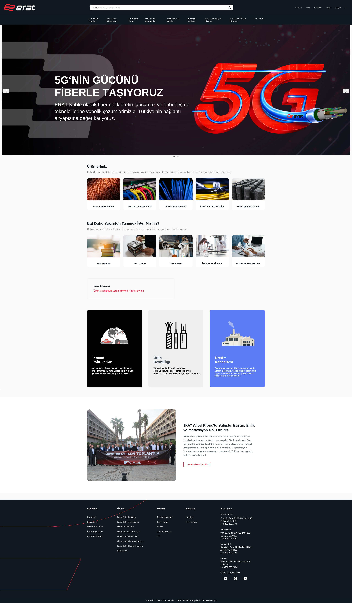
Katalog (189, 517)
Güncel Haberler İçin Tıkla (197, 464)
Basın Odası (162, 522)
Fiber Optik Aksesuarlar (128, 522)
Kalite (308, 7)
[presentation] (6, 91)
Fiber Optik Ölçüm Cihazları (130, 546)
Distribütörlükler (95, 526)
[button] (174, 156)
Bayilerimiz (318, 7)
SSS (158, 536)
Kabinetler (122, 550)
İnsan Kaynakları (95, 531)
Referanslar (92, 522)
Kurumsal (298, 7)
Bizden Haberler (164, 517)
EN (345, 7)
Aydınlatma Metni (95, 536)
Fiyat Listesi (191, 522)
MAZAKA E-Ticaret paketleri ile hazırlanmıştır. (197, 600)
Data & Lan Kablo (125, 526)
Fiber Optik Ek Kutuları (127, 536)
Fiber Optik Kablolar (126, 517)
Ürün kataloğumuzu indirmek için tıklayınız (119, 290)
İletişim (338, 7)
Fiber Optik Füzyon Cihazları (130, 541)
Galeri (160, 526)
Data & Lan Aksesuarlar (128, 531)
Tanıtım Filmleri (164, 531)
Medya (328, 7)
